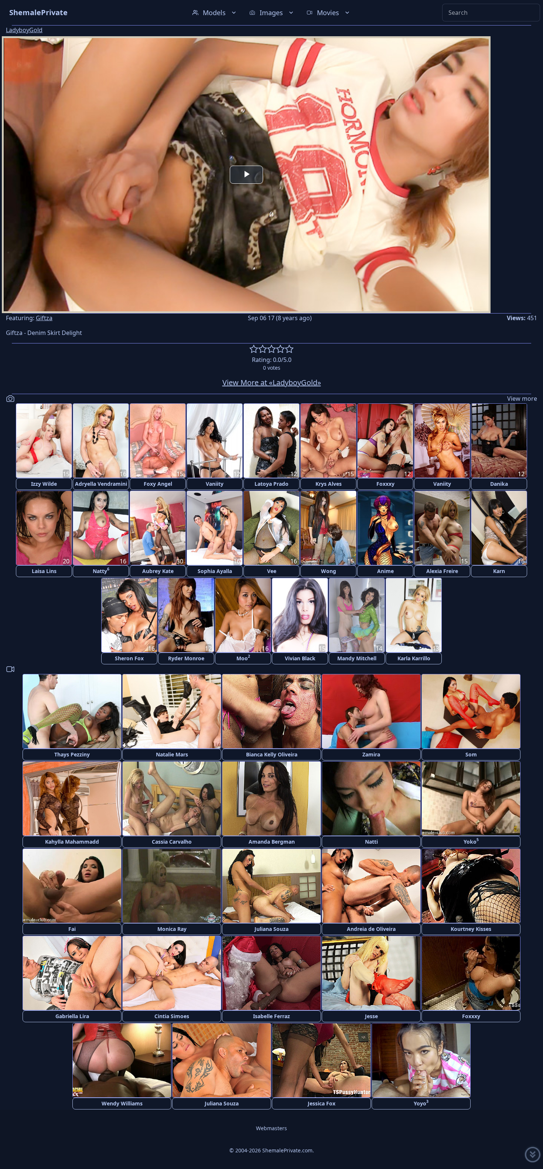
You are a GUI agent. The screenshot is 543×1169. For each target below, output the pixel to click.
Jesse (371, 1016)
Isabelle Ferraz (271, 1016)
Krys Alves (328, 483)
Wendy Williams (122, 1103)
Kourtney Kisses (471, 928)
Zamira (371, 754)
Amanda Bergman (272, 841)
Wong (328, 571)
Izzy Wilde (44, 483)
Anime (385, 571)
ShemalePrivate (38, 12)
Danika (499, 483)
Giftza (44, 318)
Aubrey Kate (158, 571)
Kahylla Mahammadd (72, 841)
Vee (271, 571)
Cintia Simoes (171, 1016)
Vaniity (214, 483)
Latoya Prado (271, 483)
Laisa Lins (44, 571)
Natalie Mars (172, 754)
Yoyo (421, 1103)
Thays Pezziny (72, 754)
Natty (101, 570)
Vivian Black (300, 658)
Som (471, 754)
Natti (371, 841)
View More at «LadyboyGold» (271, 382)
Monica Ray (172, 928)
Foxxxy (385, 483)
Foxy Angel (158, 483)
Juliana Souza (271, 928)
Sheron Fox (129, 658)
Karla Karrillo (413, 658)
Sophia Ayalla (215, 571)
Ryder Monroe (186, 658)
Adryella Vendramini (101, 483)
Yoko (471, 841)
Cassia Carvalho (172, 841)
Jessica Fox (321, 1103)
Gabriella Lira (72, 1016)
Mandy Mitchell (356, 658)
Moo (243, 657)
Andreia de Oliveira (371, 928)
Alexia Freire (442, 571)
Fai (72, 928)
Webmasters (271, 1128)
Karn (499, 571)
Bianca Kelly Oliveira (271, 754)
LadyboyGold (24, 30)
